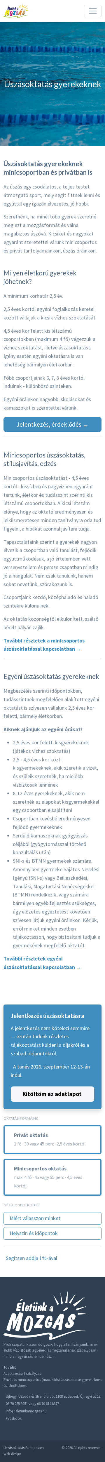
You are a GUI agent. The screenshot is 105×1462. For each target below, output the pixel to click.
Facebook (14, 1418)
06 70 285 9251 (17, 1403)
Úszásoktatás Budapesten (24, 1447)
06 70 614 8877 (48, 1403)
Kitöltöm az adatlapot (52, 1094)
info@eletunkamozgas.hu (26, 1411)
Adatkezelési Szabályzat (22, 1373)
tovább (10, 1367)
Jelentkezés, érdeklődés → (53, 424)
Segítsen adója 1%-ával (31, 1258)
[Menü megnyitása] (93, 11)
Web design (12, 1453)
